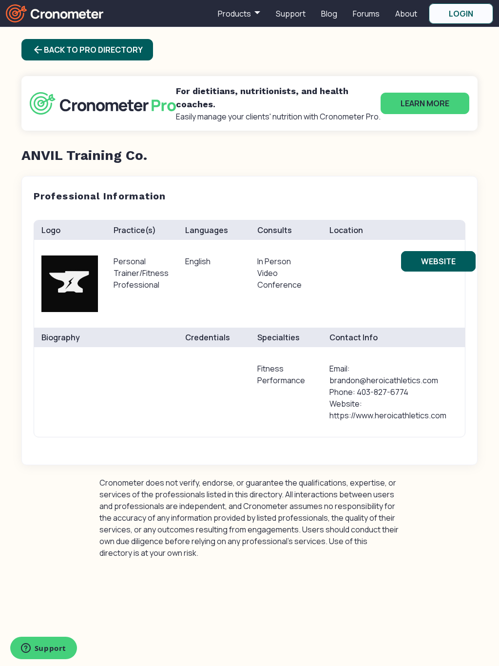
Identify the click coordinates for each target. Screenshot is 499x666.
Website (438, 261)
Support (291, 13)
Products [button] (235, 13)
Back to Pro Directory (87, 50)
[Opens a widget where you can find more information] (43, 649)
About (406, 13)
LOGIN (461, 13)
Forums (366, 13)
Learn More (425, 103)
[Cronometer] (54, 12)
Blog (329, 13)
